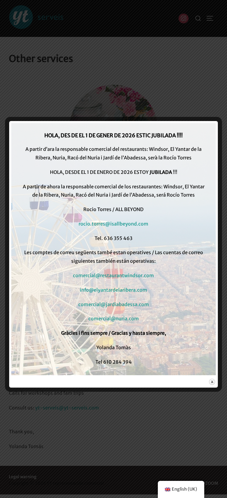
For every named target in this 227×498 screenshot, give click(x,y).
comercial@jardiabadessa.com (113, 304)
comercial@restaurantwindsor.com (113, 275)
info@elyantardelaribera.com (113, 290)
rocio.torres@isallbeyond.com (113, 224)
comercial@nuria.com (113, 318)
